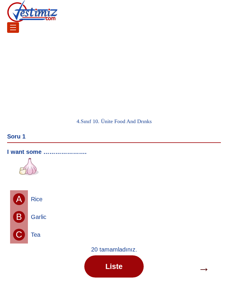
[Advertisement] (114, 74)
